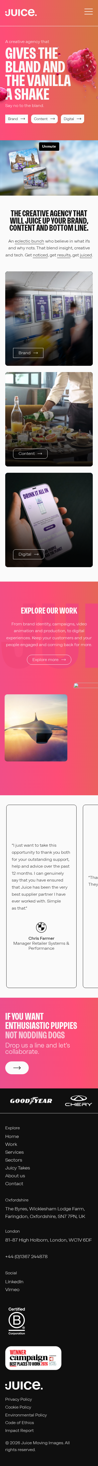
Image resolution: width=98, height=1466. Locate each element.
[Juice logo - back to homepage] (21, 13)
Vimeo (12, 1289)
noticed (40, 255)
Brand (13, 119)
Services (14, 1152)
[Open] (88, 13)
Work (11, 1144)
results (64, 255)
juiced (86, 255)
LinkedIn (14, 1282)
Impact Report (19, 1430)
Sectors (13, 1160)
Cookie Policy (18, 1407)
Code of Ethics (19, 1422)
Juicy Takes (17, 1168)
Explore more (45, 659)
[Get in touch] (17, 1067)
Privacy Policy (18, 1399)
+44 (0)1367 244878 (26, 1256)
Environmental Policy (26, 1415)
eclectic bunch (29, 241)
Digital (69, 119)
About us (15, 1176)
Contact (14, 1183)
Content (41, 119)
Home (12, 1136)
